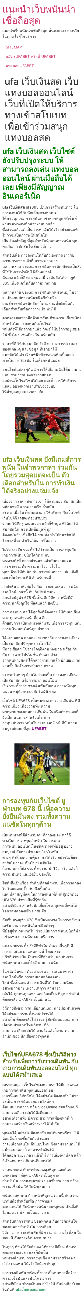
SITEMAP (14, 47)
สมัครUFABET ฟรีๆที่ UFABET (31, 56)
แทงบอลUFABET (20, 65)
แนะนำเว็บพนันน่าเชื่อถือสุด (38, 14)
